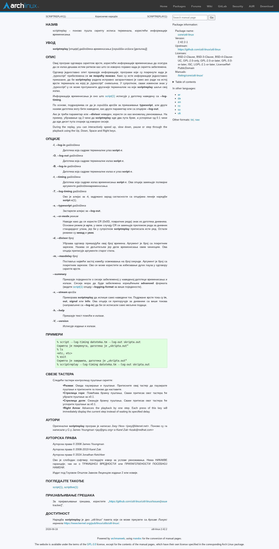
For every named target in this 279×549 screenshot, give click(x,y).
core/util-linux (186, 34)
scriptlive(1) (71, 487)
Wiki (209, 6)
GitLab (222, 6)
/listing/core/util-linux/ (190, 75)
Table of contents (185, 81)
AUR (252, 6)
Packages (179, 6)
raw (197, 119)
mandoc (137, 538)
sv (179, 109)
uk (179, 113)
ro (179, 105)
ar (179, 94)
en (179, 101)
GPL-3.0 (91, 544)
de (179, 98)
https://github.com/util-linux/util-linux (199, 49)
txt (192, 119)
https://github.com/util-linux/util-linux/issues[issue (138, 501)
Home (163, 6)
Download (266, 6)
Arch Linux (21, 5)
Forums (196, 6)
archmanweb (118, 538)
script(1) (110, 96)
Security (237, 6)
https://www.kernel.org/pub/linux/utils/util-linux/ (91, 523)
